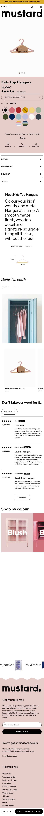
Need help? (7, 774)
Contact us (6, 783)
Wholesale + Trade (9, 790)
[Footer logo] (22, 688)
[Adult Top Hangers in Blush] (19, 368)
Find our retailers (9, 786)
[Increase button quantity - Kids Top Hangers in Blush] (11, 811)
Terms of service (8, 799)
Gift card (5, 796)
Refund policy (8, 806)
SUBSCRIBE (22, 731)
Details (4, 159)
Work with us (7, 793)
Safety (4, 181)
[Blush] (17, 532)
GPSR (4, 802)
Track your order (9, 777)
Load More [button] (22, 497)
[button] (8, 91)
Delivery (5, 174)
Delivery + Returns (9, 780)
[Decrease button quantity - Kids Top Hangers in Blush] (3, 811)
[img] (7, 421)
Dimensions (7, 167)
